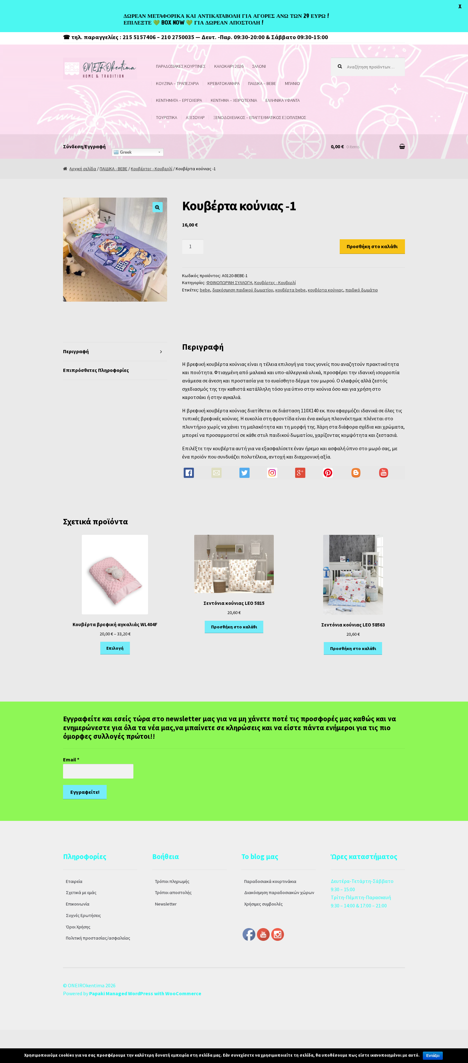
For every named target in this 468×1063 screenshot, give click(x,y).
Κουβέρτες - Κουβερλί (151, 168)
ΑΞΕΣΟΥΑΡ (195, 117)
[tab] (115, 351)
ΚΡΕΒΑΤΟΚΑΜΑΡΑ (223, 83)
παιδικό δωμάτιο (361, 290)
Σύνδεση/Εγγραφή (84, 146)
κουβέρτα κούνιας (325, 290)
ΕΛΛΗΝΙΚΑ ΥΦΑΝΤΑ (283, 100)
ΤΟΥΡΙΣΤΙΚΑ (166, 117)
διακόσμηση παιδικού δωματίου (242, 290)
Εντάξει (432, 1055)
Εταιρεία (74, 881)
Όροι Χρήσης (78, 927)
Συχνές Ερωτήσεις (83, 915)
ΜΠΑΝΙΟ (292, 83)
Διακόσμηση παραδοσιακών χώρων (279, 892)
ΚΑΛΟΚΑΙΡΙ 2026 (229, 66)
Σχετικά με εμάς (81, 892)
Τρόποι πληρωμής (172, 881)
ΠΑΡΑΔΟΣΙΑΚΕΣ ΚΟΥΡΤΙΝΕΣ (180, 66)
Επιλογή (115, 648)
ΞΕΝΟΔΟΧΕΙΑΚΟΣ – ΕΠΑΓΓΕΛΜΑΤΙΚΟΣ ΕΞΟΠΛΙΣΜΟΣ (259, 117)
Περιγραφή (76, 351)
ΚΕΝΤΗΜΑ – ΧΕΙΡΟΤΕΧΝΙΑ (234, 100)
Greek (125, 152)
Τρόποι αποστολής (173, 892)
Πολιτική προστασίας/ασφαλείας (98, 938)
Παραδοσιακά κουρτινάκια (270, 881)
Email (71, 759)
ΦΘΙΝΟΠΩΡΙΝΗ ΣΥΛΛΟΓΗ (229, 282)
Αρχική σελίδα (82, 168)
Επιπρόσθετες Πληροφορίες (96, 370)
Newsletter (166, 904)
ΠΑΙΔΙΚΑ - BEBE (113, 168)
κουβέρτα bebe (290, 290)
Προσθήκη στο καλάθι (372, 246)
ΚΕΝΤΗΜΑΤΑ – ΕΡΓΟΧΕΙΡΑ (179, 100)
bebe (205, 290)
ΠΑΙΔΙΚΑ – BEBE (262, 83)
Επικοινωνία (77, 904)
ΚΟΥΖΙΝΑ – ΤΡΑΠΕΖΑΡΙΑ (177, 83)
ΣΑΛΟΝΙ (259, 66)
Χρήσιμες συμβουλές (263, 904)
